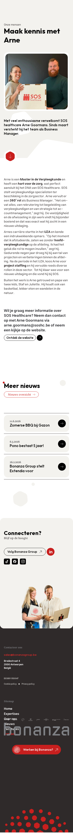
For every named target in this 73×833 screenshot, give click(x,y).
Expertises (11, 714)
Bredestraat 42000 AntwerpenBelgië (13, 664)
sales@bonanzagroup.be (20, 654)
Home (8, 709)
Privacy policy (28, 684)
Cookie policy (10, 684)
